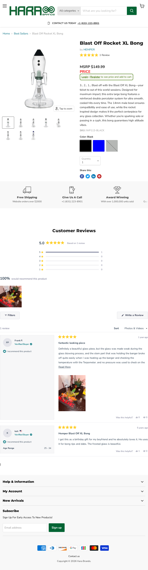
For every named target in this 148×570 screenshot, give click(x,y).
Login (85, 77)
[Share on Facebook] (82, 176)
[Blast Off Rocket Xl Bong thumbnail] (46, 122)
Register (95, 77)
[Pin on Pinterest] (99, 176)
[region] (11, 296)
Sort (116, 328)
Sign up (57, 528)
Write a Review (136, 316)
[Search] (132, 11)
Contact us (74, 556)
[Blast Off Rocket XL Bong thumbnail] (8, 122)
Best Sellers (21, 33)
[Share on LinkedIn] (93, 176)
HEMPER (89, 49)
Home (6, 33)
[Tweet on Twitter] (88, 176)
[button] (95, 55)
